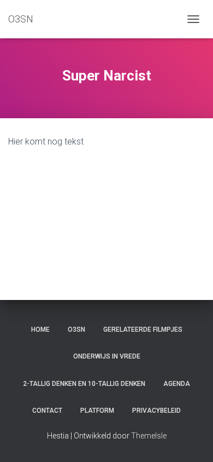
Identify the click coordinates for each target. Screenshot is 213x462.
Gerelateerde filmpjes (142, 329)
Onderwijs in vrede (106, 356)
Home (40, 329)
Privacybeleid (156, 410)
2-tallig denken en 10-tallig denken (84, 384)
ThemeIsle (149, 435)
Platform (97, 410)
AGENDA (176, 384)
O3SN (76, 329)
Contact (47, 410)
